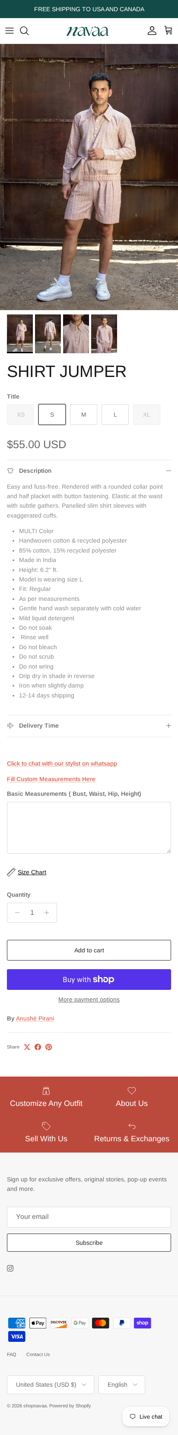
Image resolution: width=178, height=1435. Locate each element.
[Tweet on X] (27, 1047)
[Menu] (9, 30)
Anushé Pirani (35, 1018)
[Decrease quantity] (14, 912)
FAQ (11, 1354)
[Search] (28, 30)
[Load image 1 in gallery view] (89, 177)
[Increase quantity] (49, 912)
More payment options (89, 999)
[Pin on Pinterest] (48, 1047)
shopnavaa (35, 1405)
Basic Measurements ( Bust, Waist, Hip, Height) (74, 793)
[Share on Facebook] (38, 1047)
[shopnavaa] (89, 30)
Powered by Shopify (70, 1405)
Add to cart (89, 950)
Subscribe (89, 1242)
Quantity (19, 894)
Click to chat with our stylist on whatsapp (62, 763)
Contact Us (38, 1354)
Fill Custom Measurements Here (51, 779)
